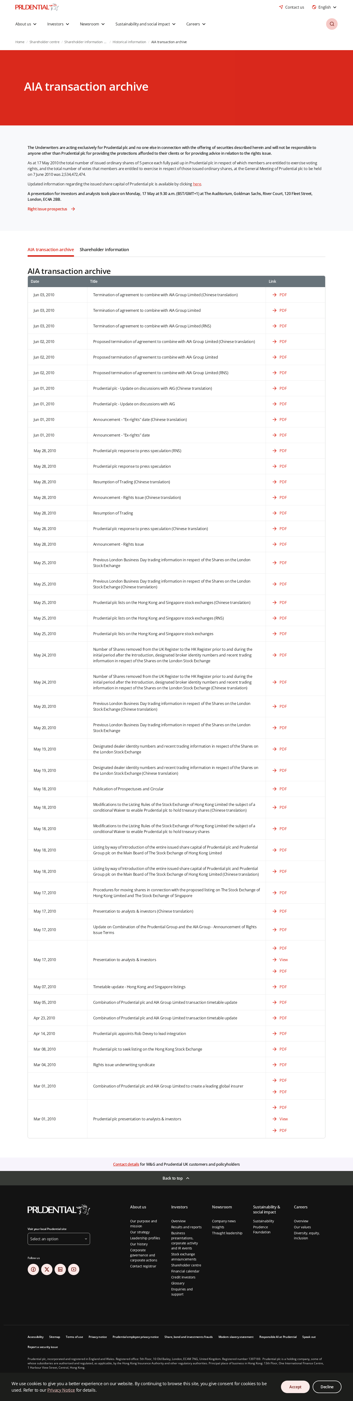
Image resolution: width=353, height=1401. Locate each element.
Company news (224, 1221)
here (197, 184)
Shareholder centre (186, 1265)
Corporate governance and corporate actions (143, 1255)
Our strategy (140, 1232)
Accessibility (35, 1337)
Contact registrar (143, 1266)
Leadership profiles (145, 1238)
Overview (178, 1221)
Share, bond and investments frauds (188, 1337)
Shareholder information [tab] (104, 249)
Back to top (173, 1178)
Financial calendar (185, 1271)
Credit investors (183, 1277)
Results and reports (186, 1227)
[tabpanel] (176, 697)
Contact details (126, 1164)
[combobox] (325, 7)
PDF (283, 294)
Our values (302, 1227)
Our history (139, 1244)
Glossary (177, 1283)
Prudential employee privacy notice (136, 1337)
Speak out (309, 1337)
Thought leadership (227, 1233)
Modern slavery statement (236, 1337)
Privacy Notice (61, 1390)
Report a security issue (43, 1347)
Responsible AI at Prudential (278, 1337)
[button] (26, 24)
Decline (327, 1386)
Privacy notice (98, 1337)
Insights (218, 1227)
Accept (295, 1386)
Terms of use (74, 1337)
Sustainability (263, 1221)
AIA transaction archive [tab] (51, 249)
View (284, 959)
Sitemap (54, 1337)
